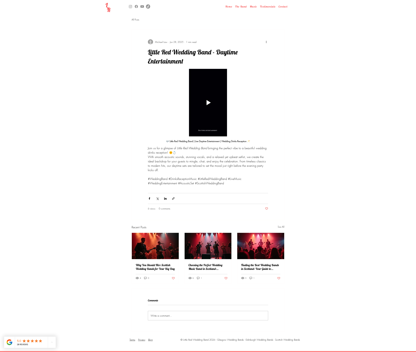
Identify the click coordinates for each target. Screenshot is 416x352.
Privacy (141, 339)
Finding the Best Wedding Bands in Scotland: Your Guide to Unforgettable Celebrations (260, 267)
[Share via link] (173, 198)
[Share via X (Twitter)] (157, 198)
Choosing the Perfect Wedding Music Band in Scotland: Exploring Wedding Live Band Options (205, 267)
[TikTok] (148, 6)
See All (281, 226)
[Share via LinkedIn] (165, 198)
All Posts (135, 19)
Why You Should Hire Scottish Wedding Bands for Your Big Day (155, 267)
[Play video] (208, 102)
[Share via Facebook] (149, 198)
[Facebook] (136, 6)
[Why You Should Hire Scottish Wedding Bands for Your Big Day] (155, 246)
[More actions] (266, 42)
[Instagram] (130, 6)
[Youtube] (142, 6)
